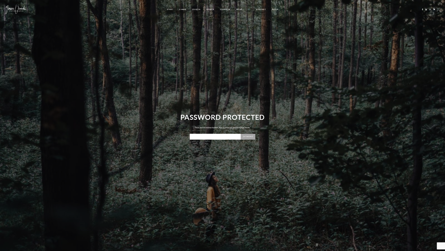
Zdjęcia (196, 9)
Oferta (210, 9)
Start (170, 9)
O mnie (182, 9)
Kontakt (261, 9)
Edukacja (225, 9)
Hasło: (215, 137)
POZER (275, 9)
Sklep (239, 9)
